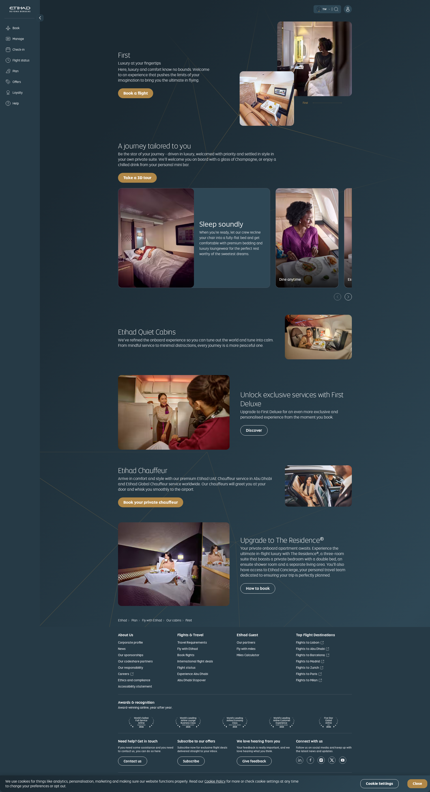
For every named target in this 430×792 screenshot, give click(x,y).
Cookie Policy (215, 781)
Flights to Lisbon (307, 642)
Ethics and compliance (134, 680)
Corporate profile (130, 642)
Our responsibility (130, 668)
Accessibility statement (135, 686)
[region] (215, 783)
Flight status (186, 668)
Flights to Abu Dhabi (310, 649)
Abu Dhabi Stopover (191, 680)
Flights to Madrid (308, 661)
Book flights (185, 655)
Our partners (246, 642)
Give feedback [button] (254, 761)
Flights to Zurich (307, 668)
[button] (40, 18)
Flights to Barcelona (310, 655)
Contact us (133, 761)
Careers (123, 674)
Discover (254, 430)
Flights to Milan (307, 680)
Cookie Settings (379, 783)
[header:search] (336, 9)
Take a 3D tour (140, 177)
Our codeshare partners (135, 661)
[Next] (348, 296)
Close (417, 783)
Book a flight (135, 93)
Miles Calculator (248, 655)
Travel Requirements (192, 642)
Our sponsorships (130, 655)
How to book (258, 588)
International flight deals (195, 661)
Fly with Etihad (187, 649)
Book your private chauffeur (150, 502)
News (122, 649)
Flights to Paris (306, 674)
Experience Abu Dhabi (192, 674)
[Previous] (337, 296)
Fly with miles (246, 649)
